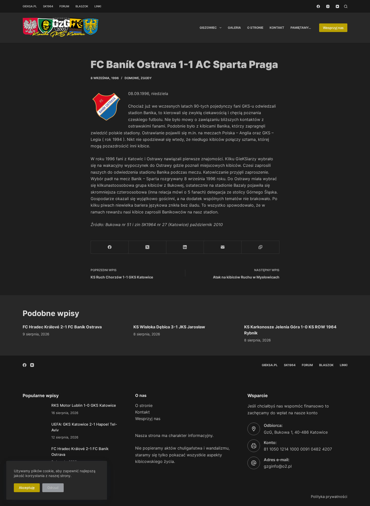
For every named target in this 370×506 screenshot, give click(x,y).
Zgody (146, 78)
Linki (97, 6)
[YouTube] (337, 6)
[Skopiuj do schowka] (260, 247)
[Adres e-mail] (223, 247)
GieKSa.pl (30, 6)
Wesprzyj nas (333, 28)
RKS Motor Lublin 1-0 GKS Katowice (83, 405)
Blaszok (82, 6)
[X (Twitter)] (147, 247)
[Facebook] (318, 6)
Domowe (132, 78)
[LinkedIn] (185, 247)
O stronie (255, 27)
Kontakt (277, 27)
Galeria (234, 27)
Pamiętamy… (300, 27)
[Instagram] (327, 6)
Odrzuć (53, 488)
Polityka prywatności (329, 496)
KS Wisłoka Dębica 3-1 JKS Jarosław (169, 326)
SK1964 (48, 6)
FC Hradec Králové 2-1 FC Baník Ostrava (62, 326)
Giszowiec (208, 27)
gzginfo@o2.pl (278, 466)
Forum (64, 6)
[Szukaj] (345, 6)
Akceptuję (27, 488)
